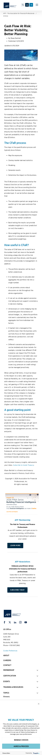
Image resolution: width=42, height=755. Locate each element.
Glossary (6, 697)
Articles (5, 16)
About (6, 655)
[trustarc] (36, 753)
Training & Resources (13, 687)
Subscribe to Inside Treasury (23, 465)
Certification (9, 676)
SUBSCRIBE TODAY (17, 590)
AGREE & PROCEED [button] (21, 746)
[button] (39, 703)
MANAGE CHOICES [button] (21, 740)
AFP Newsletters (22, 561)
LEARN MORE (15, 545)
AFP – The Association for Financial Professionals (18, 13)
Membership (8, 670)
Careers (7, 660)
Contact (7, 665)
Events (6, 681)
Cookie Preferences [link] (10, 651)
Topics (6, 693)
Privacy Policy (6, 753)
